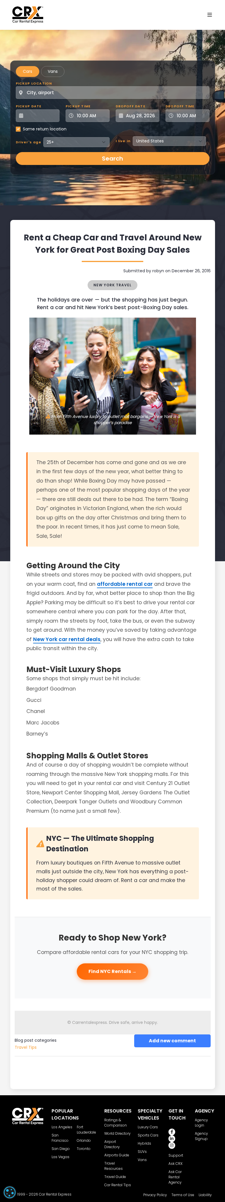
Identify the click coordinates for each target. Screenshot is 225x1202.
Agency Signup (201, 1136)
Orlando (84, 1140)
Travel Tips (26, 1047)
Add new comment (172, 1040)
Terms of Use (182, 1194)
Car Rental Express (55, 1194)
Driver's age (28, 142)
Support (175, 1155)
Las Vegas (60, 1156)
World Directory (117, 1133)
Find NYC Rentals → (112, 971)
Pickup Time (78, 106)
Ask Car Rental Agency (175, 1177)
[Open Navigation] (209, 15)
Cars (27, 71)
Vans (53, 71)
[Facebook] (171, 1132)
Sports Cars (148, 1135)
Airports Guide (116, 1155)
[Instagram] (171, 1145)
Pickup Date (29, 106)
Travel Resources (113, 1166)
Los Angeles (62, 1126)
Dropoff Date (130, 106)
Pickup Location (34, 83)
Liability (205, 1194)
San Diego (61, 1148)
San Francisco (60, 1138)
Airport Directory (112, 1144)
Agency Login (201, 1122)
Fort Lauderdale (86, 1129)
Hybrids (144, 1143)
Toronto (84, 1148)
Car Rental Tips (117, 1184)
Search (112, 158)
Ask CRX (175, 1163)
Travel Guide (115, 1176)
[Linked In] (171, 1138)
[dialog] (9, 1192)
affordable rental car (125, 584)
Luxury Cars (148, 1126)
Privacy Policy (155, 1194)
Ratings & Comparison (115, 1122)
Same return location (45, 129)
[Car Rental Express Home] (27, 14)
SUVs (142, 1151)
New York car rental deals (66, 639)
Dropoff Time (180, 106)
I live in (123, 141)
